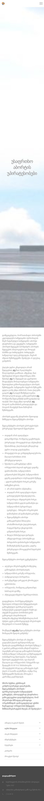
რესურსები (9, 745)
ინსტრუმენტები (10, 740)
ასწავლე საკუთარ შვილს (14, 723)
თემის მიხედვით (11, 728)
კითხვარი (8, 751)
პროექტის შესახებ (12, 756)
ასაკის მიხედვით (11, 734)
